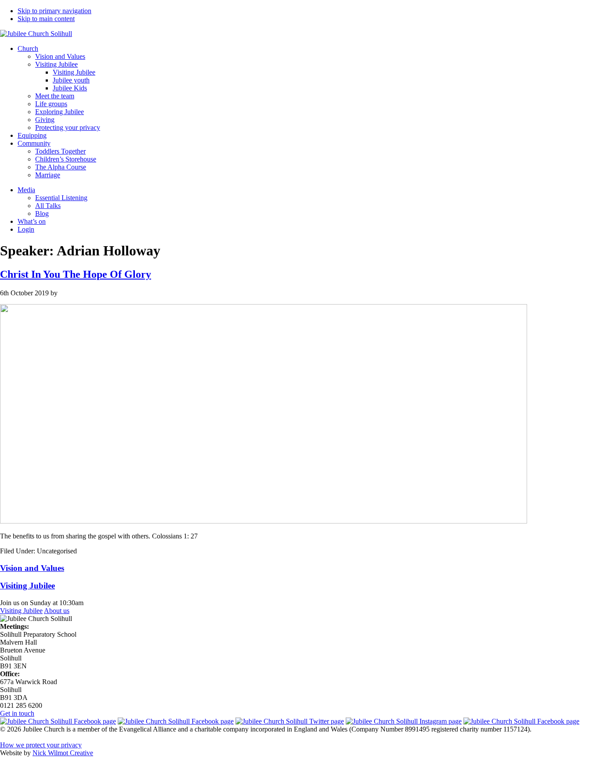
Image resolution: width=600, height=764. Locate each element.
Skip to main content (46, 18)
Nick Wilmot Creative (63, 753)
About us (56, 610)
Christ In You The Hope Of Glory (75, 274)
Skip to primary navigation (54, 10)
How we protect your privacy (41, 745)
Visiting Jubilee (21, 610)
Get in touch (17, 713)
